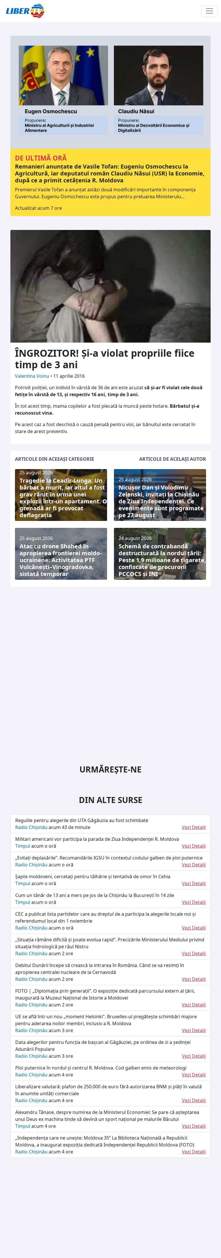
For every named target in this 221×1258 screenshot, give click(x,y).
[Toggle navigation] (209, 11)
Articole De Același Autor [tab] (172, 459)
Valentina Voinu (32, 376)
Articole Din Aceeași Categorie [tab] (54, 459)
